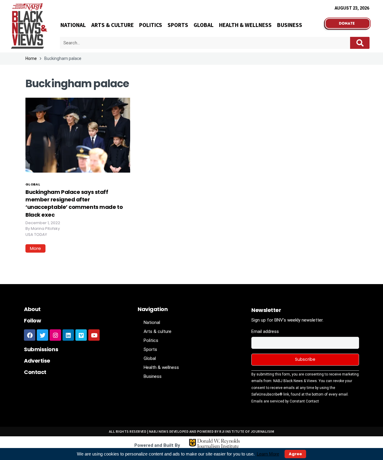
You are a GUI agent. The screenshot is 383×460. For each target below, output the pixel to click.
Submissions (41, 349)
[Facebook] (29, 335)
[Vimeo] (81, 335)
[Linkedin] (68, 335)
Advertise (37, 360)
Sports (178, 24)
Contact (35, 372)
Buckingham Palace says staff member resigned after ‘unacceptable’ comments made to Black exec (74, 203)
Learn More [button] (268, 453)
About (32, 309)
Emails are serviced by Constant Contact (285, 401)
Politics (150, 24)
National (73, 24)
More (35, 248)
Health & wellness (245, 24)
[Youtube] (94, 335)
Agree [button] (295, 454)
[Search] (360, 43)
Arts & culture (112, 24)
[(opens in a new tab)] (77, 134)
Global (204, 24)
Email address (265, 331)
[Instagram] (55, 335)
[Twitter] (42, 335)
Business (289, 24)
